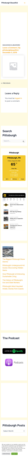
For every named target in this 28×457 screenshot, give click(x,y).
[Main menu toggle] (25, 3)
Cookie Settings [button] (6, 453)
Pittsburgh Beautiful (9, 3)
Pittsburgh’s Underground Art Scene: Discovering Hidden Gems (14, 267)
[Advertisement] (14, 313)
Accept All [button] (14, 453)
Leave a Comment (10, 48)
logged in (18, 98)
